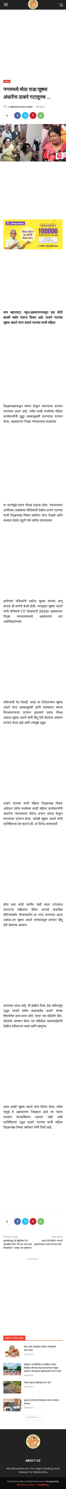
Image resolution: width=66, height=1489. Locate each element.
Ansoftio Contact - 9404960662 (33, 1484)
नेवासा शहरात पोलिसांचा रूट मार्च (37, 1382)
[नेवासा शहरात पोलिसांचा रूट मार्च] (12, 1387)
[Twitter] (25, 115)
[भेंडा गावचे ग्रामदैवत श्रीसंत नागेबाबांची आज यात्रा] (12, 1351)
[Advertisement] (33, 46)
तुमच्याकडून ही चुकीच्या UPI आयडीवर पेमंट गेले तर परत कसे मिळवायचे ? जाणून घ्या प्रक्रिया (17, 1244)
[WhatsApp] (40, 115)
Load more (32, 1417)
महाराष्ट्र (6, 81)
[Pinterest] (33, 115)
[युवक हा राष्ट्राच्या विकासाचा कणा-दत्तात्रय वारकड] (12, 1405)
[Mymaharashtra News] (5, 106)
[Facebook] (17, 115)
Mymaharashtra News (21, 106)
